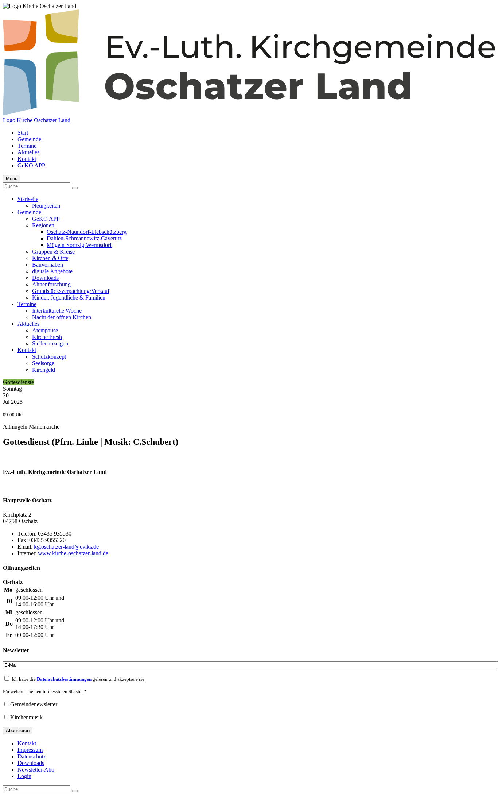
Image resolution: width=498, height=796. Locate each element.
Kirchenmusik (26, 717)
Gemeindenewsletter (33, 704)
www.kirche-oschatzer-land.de (73, 553)
